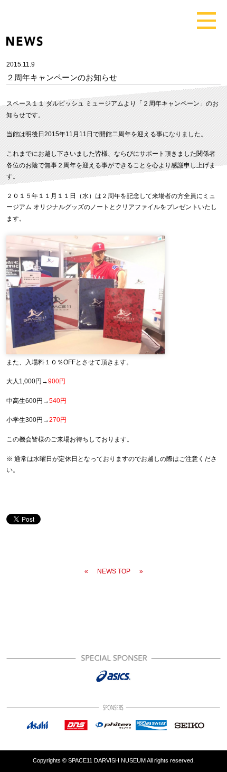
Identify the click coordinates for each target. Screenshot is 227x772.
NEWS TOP (113, 571)
